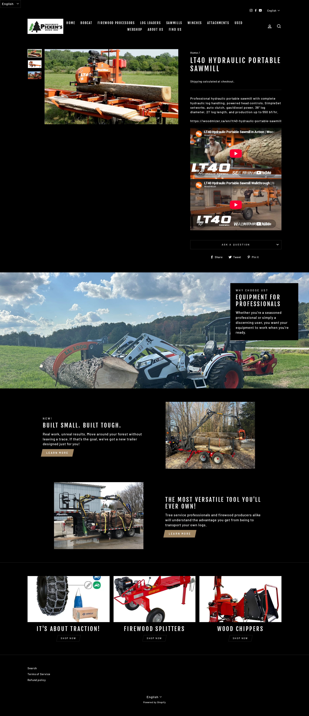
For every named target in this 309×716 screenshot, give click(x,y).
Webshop (134, 29)
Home (70, 23)
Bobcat (86, 23)
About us (155, 29)
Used (239, 23)
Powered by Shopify (154, 702)
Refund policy (37, 680)
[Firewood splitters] (155, 599)
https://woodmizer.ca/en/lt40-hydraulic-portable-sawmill (235, 121)
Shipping (196, 81)
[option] (111, 86)
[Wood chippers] (240, 599)
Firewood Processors (116, 23)
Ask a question (236, 244)
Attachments (218, 23)
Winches (195, 23)
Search (32, 668)
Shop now (68, 638)
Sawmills (174, 23)
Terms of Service (39, 674)
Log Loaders (150, 23)
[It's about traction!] (69, 599)
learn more (57, 452)
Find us (175, 29)
